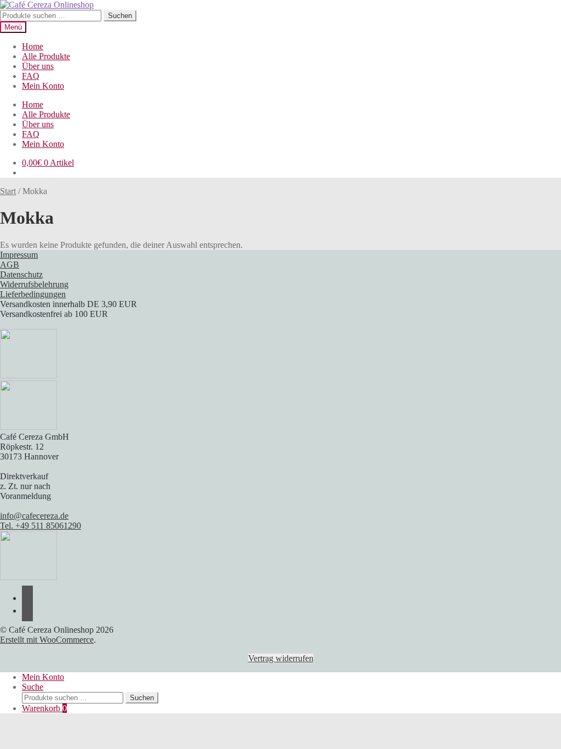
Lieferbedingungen (33, 294)
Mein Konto (43, 85)
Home (32, 46)
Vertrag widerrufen (280, 658)
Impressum (19, 254)
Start (8, 191)
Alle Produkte (46, 56)
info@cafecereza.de (34, 515)
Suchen (120, 16)
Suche (32, 686)
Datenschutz (21, 274)
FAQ (30, 76)
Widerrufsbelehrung (34, 284)
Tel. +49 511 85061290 (40, 525)
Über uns (38, 66)
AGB (9, 264)
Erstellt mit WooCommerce (47, 639)
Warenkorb (44, 708)
